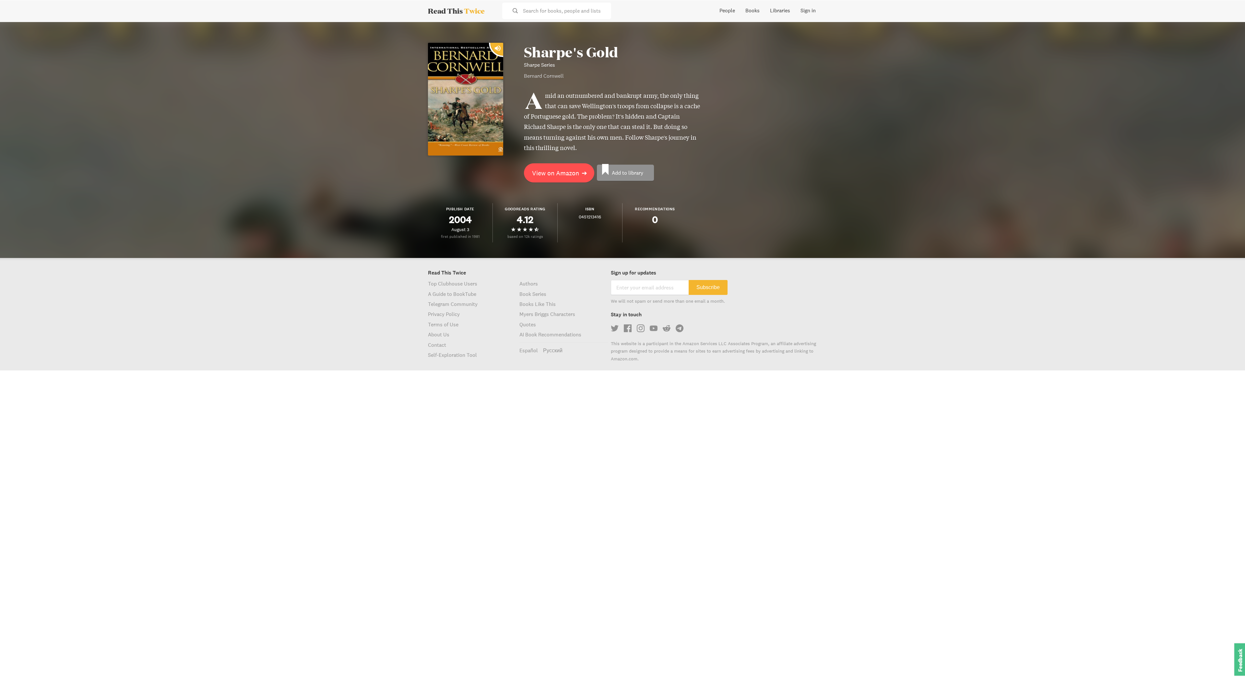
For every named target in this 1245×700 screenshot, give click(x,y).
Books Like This (537, 304)
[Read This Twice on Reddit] (666, 328)
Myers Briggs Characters (547, 314)
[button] (1228, 683)
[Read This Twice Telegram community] (679, 328)
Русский (553, 350)
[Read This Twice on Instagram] (641, 328)
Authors (528, 283)
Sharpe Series (539, 65)
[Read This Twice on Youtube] (654, 328)
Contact (437, 345)
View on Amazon (559, 173)
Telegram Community (453, 304)
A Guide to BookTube (452, 294)
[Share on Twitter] (1229, 32)
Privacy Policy (444, 314)
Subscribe (708, 287)
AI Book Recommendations (550, 334)
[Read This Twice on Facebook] (628, 328)
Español (528, 350)
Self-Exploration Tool (452, 355)
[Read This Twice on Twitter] (615, 328)
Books (752, 10)
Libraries (780, 10)
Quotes (527, 324)
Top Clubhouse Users (452, 283)
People (727, 10)
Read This (456, 11)
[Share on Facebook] (1229, 44)
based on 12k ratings (525, 236)
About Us (438, 334)
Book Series (532, 294)
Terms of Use (443, 324)
